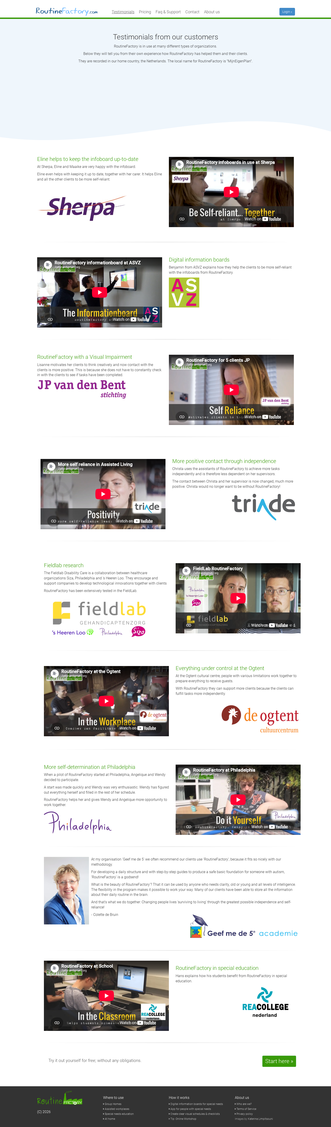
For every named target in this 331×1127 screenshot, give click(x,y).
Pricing (145, 11)
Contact (192, 11)
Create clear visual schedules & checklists (195, 1114)
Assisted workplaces (116, 1109)
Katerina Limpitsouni (260, 1118)
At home (109, 1118)
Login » (287, 12)
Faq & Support (168, 11)
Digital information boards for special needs (196, 1104)
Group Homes (112, 1104)
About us (212, 11)
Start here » (279, 1061)
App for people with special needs (190, 1109)
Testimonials (123, 11)
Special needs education (119, 1114)
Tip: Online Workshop (183, 1118)
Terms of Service (246, 1109)
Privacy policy (244, 1114)
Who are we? (244, 1104)
